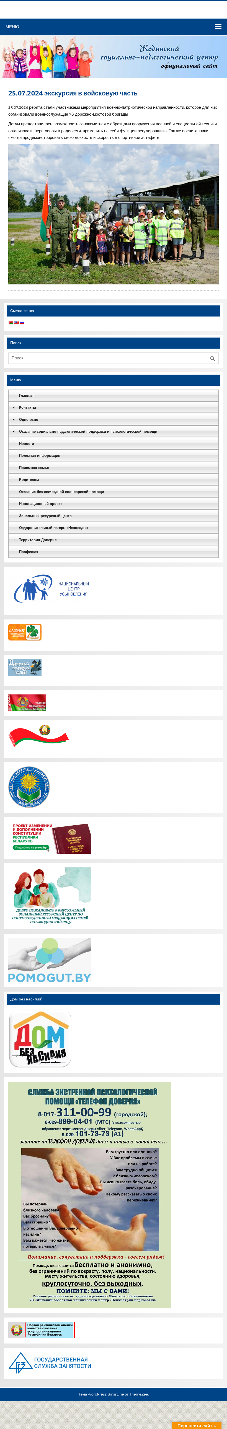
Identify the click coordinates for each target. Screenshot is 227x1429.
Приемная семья (34, 468)
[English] (16, 322)
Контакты (27, 407)
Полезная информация (39, 455)
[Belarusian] (10, 322)
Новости (26, 444)
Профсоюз (28, 552)
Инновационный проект (40, 504)
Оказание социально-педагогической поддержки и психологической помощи (88, 431)
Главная (26, 395)
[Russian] (21, 322)
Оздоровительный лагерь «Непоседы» (53, 528)
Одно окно (28, 419)
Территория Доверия (38, 540)
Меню (12, 26)
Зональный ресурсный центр (45, 516)
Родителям (29, 480)
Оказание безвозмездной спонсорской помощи (61, 492)
